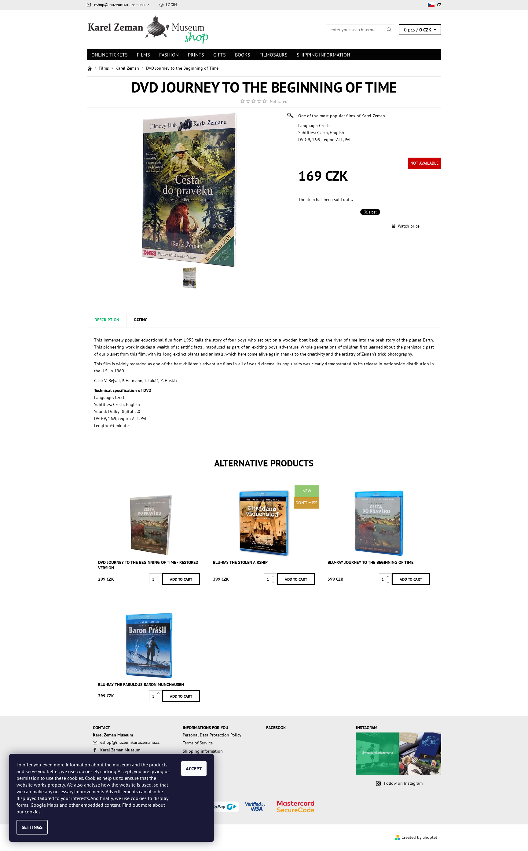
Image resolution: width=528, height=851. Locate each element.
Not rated (279, 101)
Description (106, 320)
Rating (141, 320)
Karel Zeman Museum (120, 750)
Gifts (219, 55)
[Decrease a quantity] (159, 582)
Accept (194, 768)
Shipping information (323, 55)
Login (171, 4)
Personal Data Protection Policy (212, 735)
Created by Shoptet (419, 837)
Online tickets (109, 55)
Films (143, 55)
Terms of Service (198, 743)
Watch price (409, 226)
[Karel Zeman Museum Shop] (148, 29)
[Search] (389, 29)
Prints (196, 55)
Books (242, 55)
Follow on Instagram (403, 783)
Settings (32, 827)
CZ (439, 4)
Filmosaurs (273, 55)
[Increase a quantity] (159, 576)
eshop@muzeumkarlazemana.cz (121, 4)
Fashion (169, 55)
